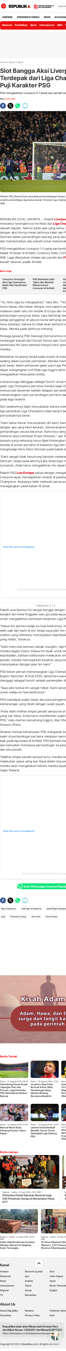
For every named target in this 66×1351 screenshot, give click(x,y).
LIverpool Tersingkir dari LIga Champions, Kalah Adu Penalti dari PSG (14, 284)
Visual (28, 1290)
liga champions (8, 908)
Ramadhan (30, 1295)
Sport (33, 25)
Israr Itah (10, 98)
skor (47, 17)
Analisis (29, 1280)
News (12, 62)
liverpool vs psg (18, 916)
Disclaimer (5, 1315)
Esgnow (4, 1290)
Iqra (27, 1276)
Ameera (4, 1271)
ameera (7, 17)
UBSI (59, 25)
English (53, 1290)
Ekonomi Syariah (28, 17)
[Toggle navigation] (3, 6)
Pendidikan (21, 25)
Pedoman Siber (58, 1310)
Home (3, 62)
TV (1, 1295)
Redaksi (29, 1310)
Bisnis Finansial (58, 1285)
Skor (52, 1271)
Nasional (7, 25)
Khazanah (5, 1276)
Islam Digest (56, 1276)
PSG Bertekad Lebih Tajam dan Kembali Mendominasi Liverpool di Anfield (44, 284)
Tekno (28, 1285)
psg (3, 916)
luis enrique (51, 916)
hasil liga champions (31, 908)
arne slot (35, 916)
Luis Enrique (25, 473)
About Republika (9, 1310)
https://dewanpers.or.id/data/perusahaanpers (27, 1333)
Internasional (46, 25)
